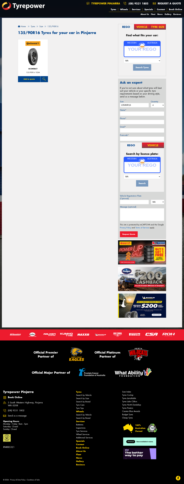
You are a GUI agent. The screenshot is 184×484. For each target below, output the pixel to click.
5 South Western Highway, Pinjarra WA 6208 (25, 404)
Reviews (177, 14)
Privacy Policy (125, 227)
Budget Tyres (127, 414)
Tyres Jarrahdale (129, 398)
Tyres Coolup (127, 395)
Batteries (79, 424)
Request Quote (128, 234)
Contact (161, 9)
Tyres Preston (127, 408)
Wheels (124, 9)
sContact (32, 69)
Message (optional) (128, 207)
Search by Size (82, 398)
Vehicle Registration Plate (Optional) (130, 197)
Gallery (168, 14)
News (160, 14)
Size (122, 101)
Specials (148, 9)
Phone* (123, 118)
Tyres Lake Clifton (129, 401)
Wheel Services (82, 434)
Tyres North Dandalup (131, 404)
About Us (145, 14)
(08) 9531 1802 (138, 3)
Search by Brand (83, 401)
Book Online (175, 9)
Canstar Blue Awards (131, 411)
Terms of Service (142, 227)
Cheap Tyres (127, 417)
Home (23, 26)
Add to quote (29, 79)
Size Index (126, 391)
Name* (123, 110)
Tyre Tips (80, 408)
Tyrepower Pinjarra (105, 3)
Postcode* (124, 135)
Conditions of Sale (33, 480)
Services (136, 9)
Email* (123, 127)
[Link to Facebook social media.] (178, 478)
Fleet (153, 14)
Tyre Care (80, 405)
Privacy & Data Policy (17, 480)
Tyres (113, 9)
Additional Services (84, 437)
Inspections (80, 428)
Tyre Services (81, 431)
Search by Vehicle (83, 395)
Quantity (154, 101)
